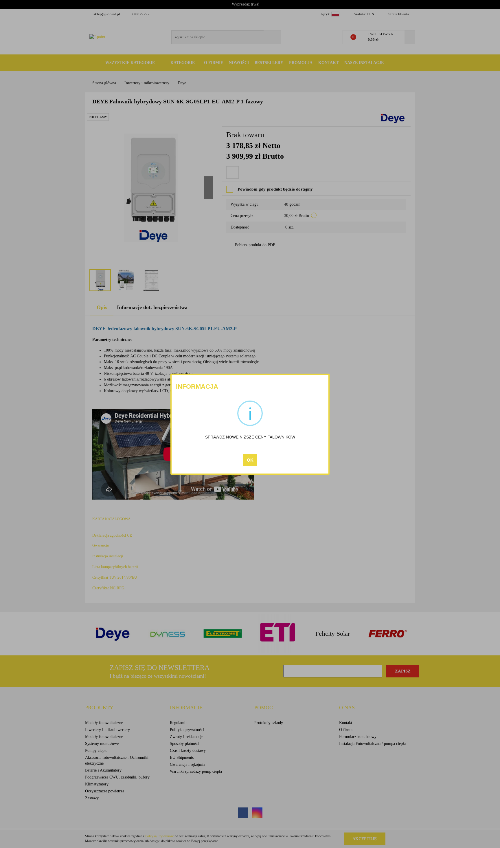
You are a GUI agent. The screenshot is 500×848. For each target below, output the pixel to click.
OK (250, 460)
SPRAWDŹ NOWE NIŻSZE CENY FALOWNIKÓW (250, 437)
